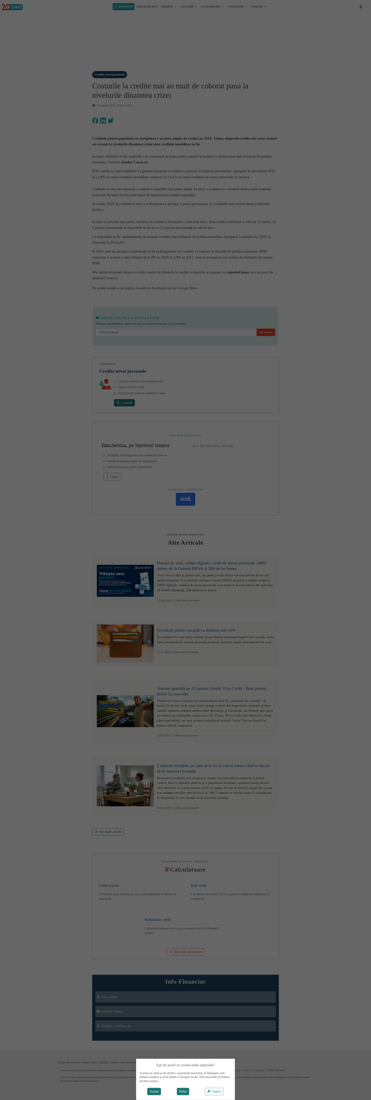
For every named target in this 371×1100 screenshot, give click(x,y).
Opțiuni (216, 1091)
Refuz (183, 1091)
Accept (154, 1091)
